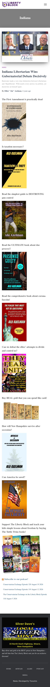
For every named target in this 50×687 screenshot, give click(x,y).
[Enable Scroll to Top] (45, 682)
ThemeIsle (33, 681)
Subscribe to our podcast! (16, 579)
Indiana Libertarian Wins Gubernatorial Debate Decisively (24, 73)
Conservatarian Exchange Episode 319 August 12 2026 (23, 589)
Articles (19, 669)
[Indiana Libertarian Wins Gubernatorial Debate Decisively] (25, 47)
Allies (29, 669)
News (4, 67)
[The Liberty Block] (12, 4)
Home (8, 669)
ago (27, 91)
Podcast (40, 669)
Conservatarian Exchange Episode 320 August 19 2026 (23, 584)
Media (25, 675)
